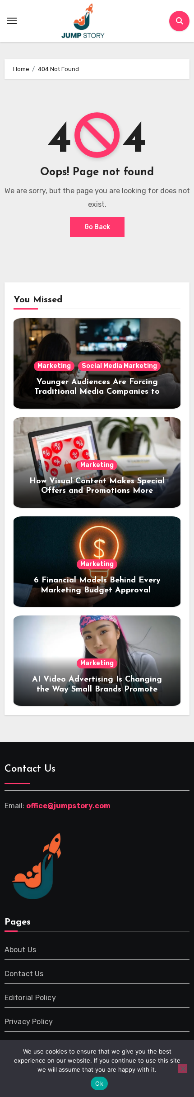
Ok (99, 1083)
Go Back (97, 227)
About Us (21, 949)
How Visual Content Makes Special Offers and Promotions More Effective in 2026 (97, 491)
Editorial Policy (30, 997)
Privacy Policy (29, 1021)
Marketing (54, 366)
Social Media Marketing (119, 366)
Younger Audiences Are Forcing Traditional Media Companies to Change (97, 392)
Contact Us (24, 973)
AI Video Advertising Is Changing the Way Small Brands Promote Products (97, 689)
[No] (182, 1068)
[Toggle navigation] (12, 20)
